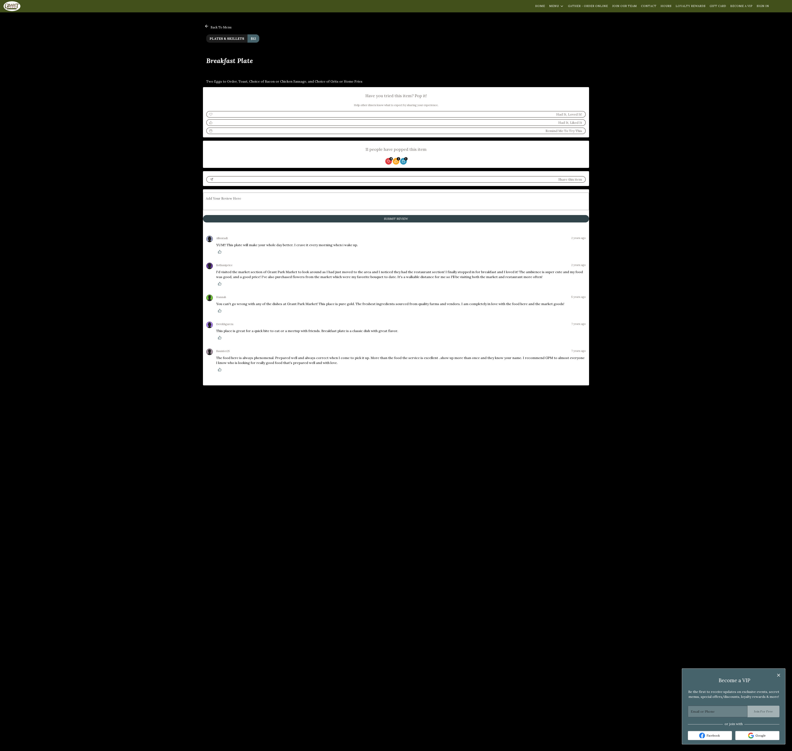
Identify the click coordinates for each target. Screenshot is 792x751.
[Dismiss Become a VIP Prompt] (779, 675)
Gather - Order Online (588, 6)
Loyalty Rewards (691, 6)
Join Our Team (624, 6)
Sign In (763, 6)
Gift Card (718, 6)
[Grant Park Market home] (21, 6)
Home (540, 6)
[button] (556, 6)
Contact (648, 6)
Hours (666, 6)
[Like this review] (220, 251)
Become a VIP (741, 6)
